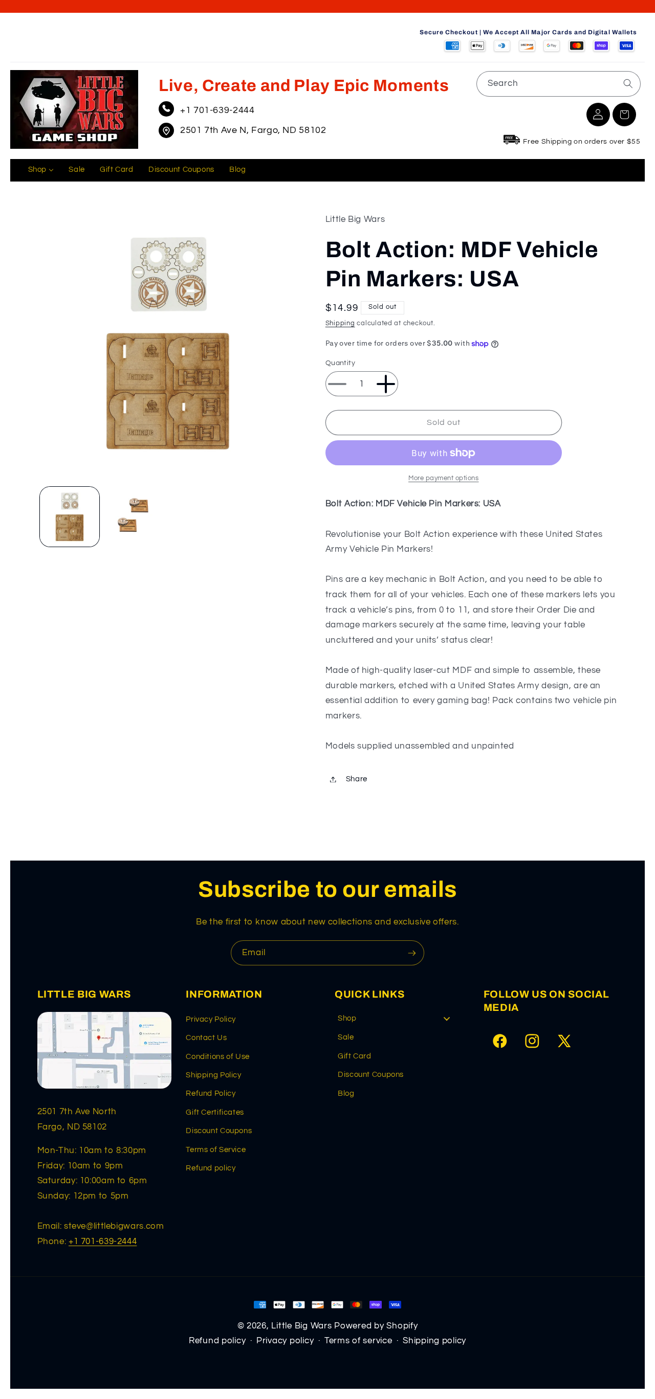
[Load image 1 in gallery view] (70, 517)
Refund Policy (210, 1093)
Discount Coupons (219, 1131)
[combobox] (558, 84)
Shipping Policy (213, 1075)
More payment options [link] (443, 478)
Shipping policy (434, 1340)
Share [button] (356, 779)
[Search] (628, 83)
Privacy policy (285, 1340)
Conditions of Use (218, 1056)
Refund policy (210, 1168)
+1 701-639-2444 (217, 110)
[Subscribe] (412, 952)
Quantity (340, 363)
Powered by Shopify (376, 1325)
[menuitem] (40, 170)
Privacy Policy (211, 1019)
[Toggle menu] (446, 1018)
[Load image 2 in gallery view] (135, 517)
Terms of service (358, 1340)
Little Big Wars (301, 1325)
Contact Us (206, 1038)
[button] (624, 114)
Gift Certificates (215, 1112)
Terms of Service (216, 1150)
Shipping (340, 323)
